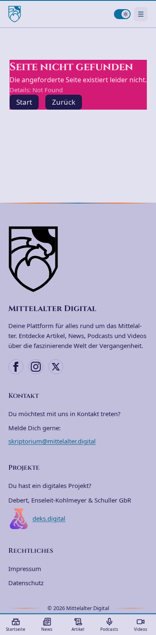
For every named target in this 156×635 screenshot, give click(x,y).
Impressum (24, 568)
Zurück (63, 102)
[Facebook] (15, 366)
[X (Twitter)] (55, 366)
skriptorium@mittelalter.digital (52, 441)
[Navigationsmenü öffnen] (141, 14)
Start (24, 102)
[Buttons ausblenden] (145, 558)
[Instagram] (35, 366)
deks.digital (48, 518)
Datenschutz (26, 583)
